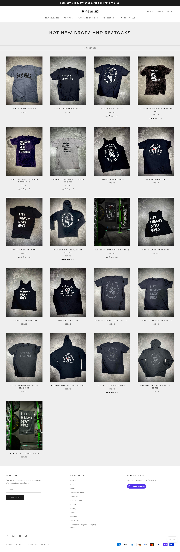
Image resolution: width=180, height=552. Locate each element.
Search (73, 480)
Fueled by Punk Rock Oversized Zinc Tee (68, 180)
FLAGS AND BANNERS (88, 18)
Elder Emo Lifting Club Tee (68, 109)
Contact (73, 517)
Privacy (73, 508)
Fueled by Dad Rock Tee (24, 109)
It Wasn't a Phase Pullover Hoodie (68, 251)
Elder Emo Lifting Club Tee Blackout (24, 386)
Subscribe (15, 498)
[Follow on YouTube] (20, 536)
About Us (74, 496)
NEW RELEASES (52, 18)
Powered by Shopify (39, 545)
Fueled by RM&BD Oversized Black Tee (156, 110)
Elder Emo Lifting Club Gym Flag (112, 250)
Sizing (72, 484)
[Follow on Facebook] (7, 536)
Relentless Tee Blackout (111, 385)
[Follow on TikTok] (26, 536)
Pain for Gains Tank (68, 320)
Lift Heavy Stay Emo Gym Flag (24, 453)
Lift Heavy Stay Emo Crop (155, 250)
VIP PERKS (74, 521)
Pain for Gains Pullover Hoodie (68, 385)
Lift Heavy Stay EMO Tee (24, 250)
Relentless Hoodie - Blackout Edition (156, 386)
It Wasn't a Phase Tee (112, 109)
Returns (73, 504)
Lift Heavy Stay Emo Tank (24, 320)
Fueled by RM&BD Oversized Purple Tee (24, 180)
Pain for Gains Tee (156, 179)
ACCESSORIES (109, 18)
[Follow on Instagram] (13, 536)
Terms (72, 513)
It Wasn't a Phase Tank (112, 179)
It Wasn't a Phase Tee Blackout (112, 320)
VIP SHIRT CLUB (128, 18)
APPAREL (68, 18)
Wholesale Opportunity (79, 492)
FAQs (72, 488)
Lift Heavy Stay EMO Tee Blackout (156, 320)
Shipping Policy (76, 500)
